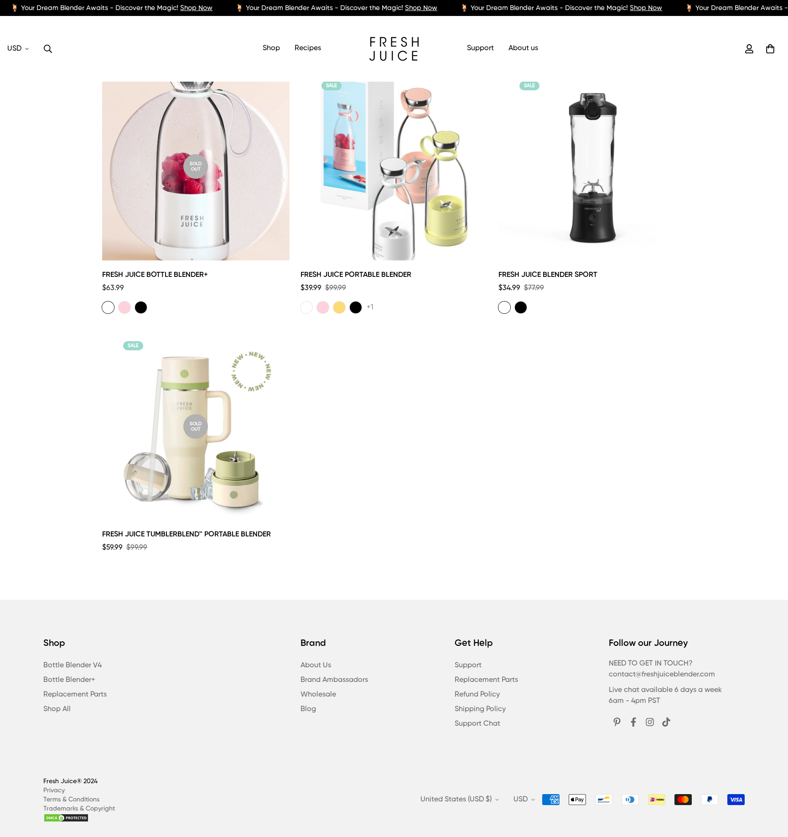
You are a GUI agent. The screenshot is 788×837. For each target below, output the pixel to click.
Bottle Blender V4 (72, 665)
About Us (316, 665)
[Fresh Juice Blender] (394, 49)
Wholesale (318, 694)
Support (480, 48)
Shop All (57, 709)
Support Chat (477, 724)
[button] (768, 48)
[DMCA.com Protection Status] (79, 817)
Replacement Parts (75, 694)
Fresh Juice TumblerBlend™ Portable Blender (186, 534)
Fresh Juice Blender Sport (547, 275)
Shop (271, 48)
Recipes (308, 48)
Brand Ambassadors (334, 680)
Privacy (54, 790)
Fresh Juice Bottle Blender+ (155, 275)
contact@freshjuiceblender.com (662, 674)
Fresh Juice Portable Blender (356, 275)
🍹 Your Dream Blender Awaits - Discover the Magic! (111, 8)
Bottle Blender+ (69, 680)
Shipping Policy (480, 709)
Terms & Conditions (71, 799)
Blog (308, 709)
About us (523, 48)
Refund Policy (477, 694)
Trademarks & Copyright (79, 809)
